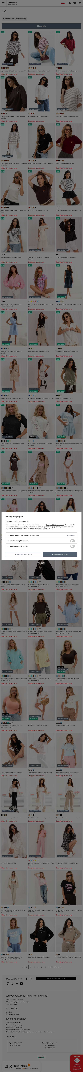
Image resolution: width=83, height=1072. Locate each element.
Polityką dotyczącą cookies (55, 525)
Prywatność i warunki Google (43, 529)
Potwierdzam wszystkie (60, 554)
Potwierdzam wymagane (23, 554)
